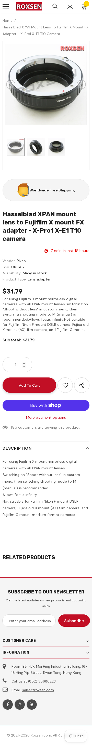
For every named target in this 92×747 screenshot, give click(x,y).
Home (8, 20)
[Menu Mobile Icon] (6, 6)
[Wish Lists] (65, 385)
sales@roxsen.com (38, 690)
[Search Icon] (54, 6)
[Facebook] (8, 704)
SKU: (6, 267)
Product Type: (15, 279)
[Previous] (10, 84)
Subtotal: (12, 340)
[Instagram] (20, 704)
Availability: (12, 273)
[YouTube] (32, 704)
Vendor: (9, 260)
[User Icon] (70, 6)
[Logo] (29, 6)
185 (14, 427)
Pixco (21, 260)
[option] (46, 84)
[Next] (81, 84)
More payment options (46, 417)
